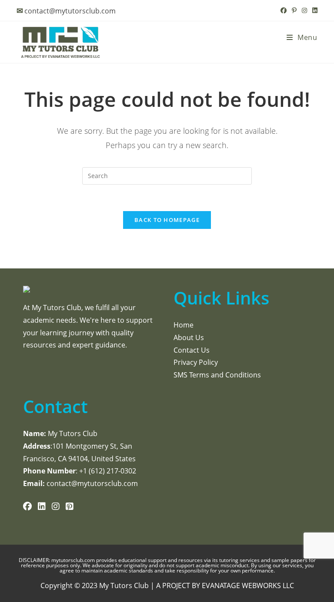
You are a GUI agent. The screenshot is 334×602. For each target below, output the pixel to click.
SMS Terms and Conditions (217, 375)
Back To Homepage (167, 220)
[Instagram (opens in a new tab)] (304, 10)
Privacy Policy (196, 362)
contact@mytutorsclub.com (70, 11)
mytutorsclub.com (73, 560)
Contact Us (192, 350)
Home (184, 325)
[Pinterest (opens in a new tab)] (294, 10)
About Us (189, 337)
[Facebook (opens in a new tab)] (283, 10)
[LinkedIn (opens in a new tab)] (313, 10)
